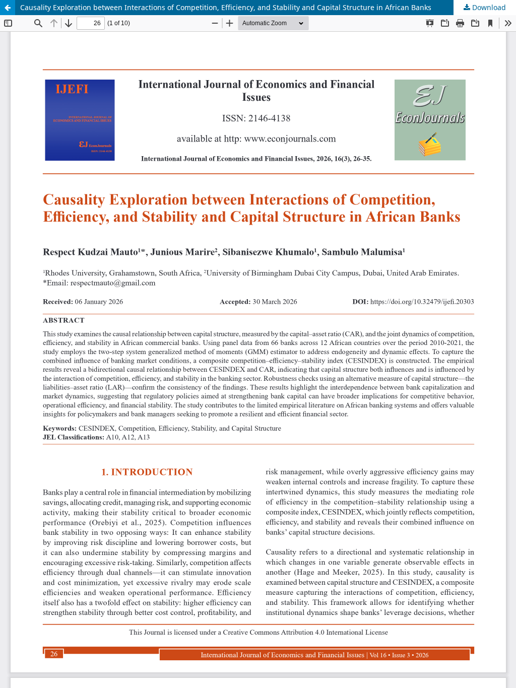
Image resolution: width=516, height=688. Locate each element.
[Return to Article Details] (7, 7)
